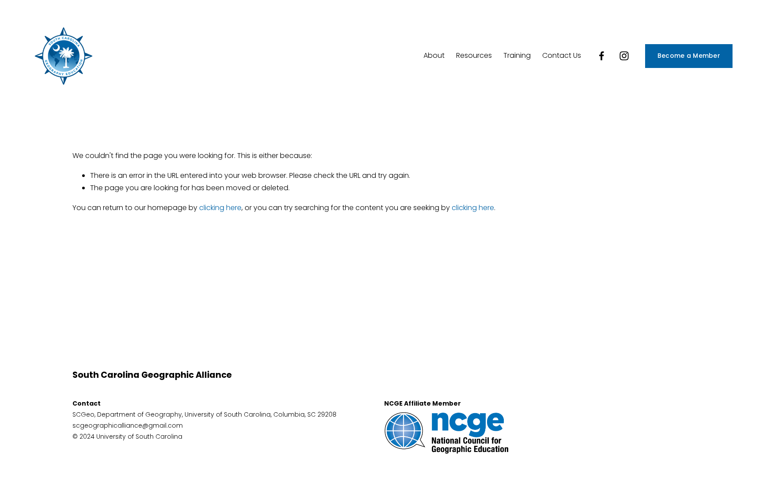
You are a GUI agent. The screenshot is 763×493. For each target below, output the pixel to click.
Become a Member (688, 55)
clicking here (220, 208)
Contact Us (561, 55)
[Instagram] (624, 55)
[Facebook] (601, 55)
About (434, 55)
